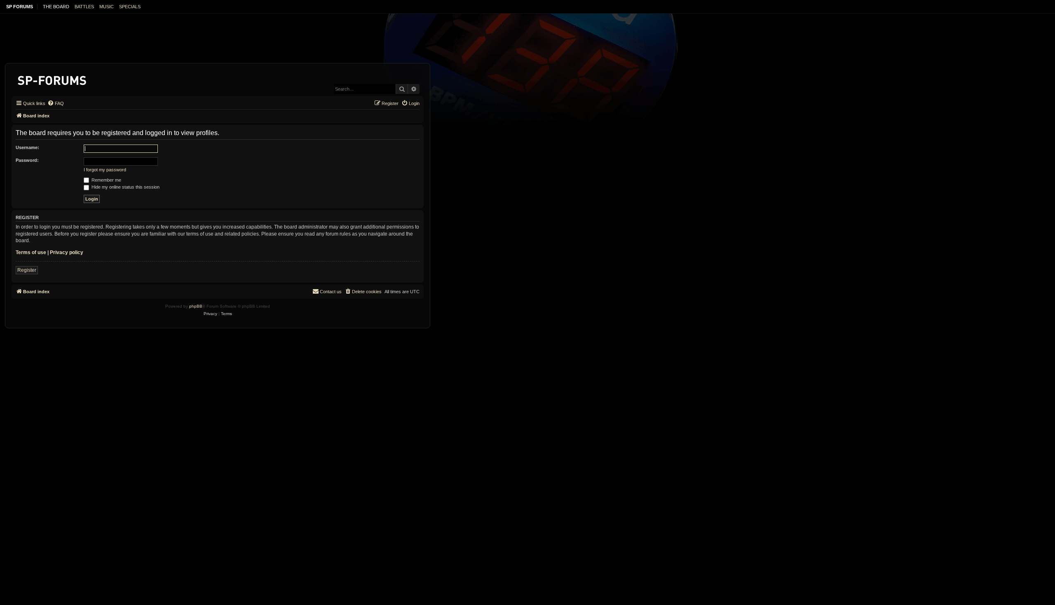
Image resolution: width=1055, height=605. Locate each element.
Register (26, 270)
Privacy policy (66, 252)
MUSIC (106, 6)
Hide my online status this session (124, 187)
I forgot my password (105, 169)
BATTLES (84, 6)
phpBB (195, 306)
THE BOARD (56, 6)
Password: (27, 160)
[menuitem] (55, 103)
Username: (27, 147)
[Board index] (52, 79)
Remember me (105, 180)
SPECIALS (130, 6)
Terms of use (31, 252)
